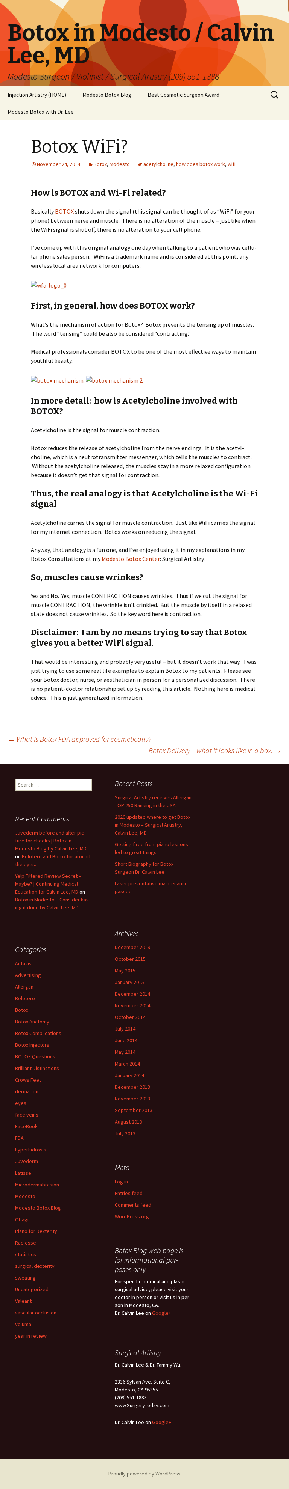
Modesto (120, 164)
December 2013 (132, 1087)
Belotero (25, 998)
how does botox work (200, 164)
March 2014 (127, 1063)
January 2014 (129, 1075)
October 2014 (130, 1017)
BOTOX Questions (35, 1056)
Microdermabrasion (37, 1184)
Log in (121, 1181)
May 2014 (125, 1052)
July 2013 (125, 1133)
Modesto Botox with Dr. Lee (41, 111)
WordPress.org (132, 1216)
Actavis (23, 963)
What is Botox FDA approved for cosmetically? (79, 739)
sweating (25, 1277)
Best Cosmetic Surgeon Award (183, 94)
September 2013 (133, 1110)
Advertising (28, 975)
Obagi (22, 1219)
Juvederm (26, 1161)
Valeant (23, 1301)
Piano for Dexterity (36, 1231)
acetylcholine (158, 164)
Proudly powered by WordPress (144, 1473)
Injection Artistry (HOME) (37, 94)
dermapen (26, 1091)
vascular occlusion (35, 1312)
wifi (232, 164)
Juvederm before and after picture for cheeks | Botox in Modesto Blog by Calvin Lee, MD (51, 840)
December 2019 (132, 947)
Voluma (23, 1324)
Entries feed (129, 1193)
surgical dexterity (35, 1266)
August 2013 (128, 1121)
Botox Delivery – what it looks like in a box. (215, 750)
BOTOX (65, 211)
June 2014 (126, 1040)
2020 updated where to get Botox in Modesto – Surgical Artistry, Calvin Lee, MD (152, 825)
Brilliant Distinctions (37, 1068)
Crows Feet (28, 1079)
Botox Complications (38, 1033)
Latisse (23, 1172)
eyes (20, 1103)
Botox (100, 164)
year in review (31, 1335)
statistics (25, 1254)
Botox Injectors (32, 1044)
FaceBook (26, 1126)
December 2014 (132, 993)
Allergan (24, 986)
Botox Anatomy (32, 1021)
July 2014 (125, 1028)
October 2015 (130, 958)
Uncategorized (32, 1289)
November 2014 (132, 1005)
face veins (26, 1114)
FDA (19, 1138)
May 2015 (125, 970)
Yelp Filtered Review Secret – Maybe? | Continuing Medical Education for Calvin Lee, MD (48, 884)
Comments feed (133, 1204)
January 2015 (129, 982)
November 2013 (132, 1098)
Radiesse (25, 1242)
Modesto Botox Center (131, 558)
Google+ (161, 1313)
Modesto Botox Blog (106, 94)
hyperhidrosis (30, 1149)
